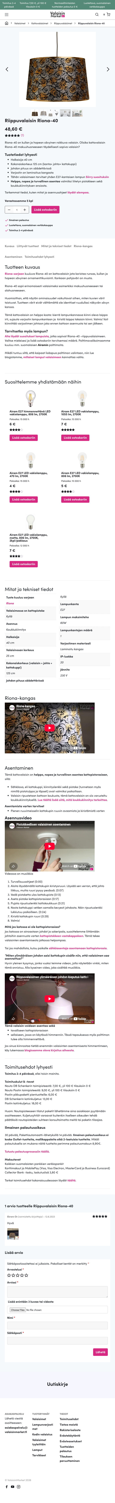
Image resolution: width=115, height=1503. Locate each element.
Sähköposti (15, 1333)
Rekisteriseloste (70, 1430)
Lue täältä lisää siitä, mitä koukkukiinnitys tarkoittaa (72, 800)
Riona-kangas (83, 246)
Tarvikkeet (39, 1455)
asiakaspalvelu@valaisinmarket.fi (16, 1429)
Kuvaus (9, 246)
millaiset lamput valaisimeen (42, 357)
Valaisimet (19, 23)
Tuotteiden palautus (67, 1449)
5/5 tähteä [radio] (26, 1275)
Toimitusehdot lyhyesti (39, 257)
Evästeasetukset (71, 1441)
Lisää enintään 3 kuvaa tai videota (30, 1302)
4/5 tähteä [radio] (22, 1275)
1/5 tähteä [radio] (9, 1275)
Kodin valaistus (42, 1434)
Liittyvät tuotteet (28, 246)
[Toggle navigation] (6, 14)
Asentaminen (13, 257)
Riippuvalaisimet (63, 23)
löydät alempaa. (78, 192)
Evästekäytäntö (70, 1435)
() (22, 135)
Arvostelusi (15, 1269)
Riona (10, 603)
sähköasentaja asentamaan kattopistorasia (78, 948)
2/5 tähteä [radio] (13, 1275)
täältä (71, 1180)
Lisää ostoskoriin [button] (23, 437)
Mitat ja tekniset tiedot (56, 246)
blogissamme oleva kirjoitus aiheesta (49, 1050)
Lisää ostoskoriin (45, 209)
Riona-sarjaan (14, 274)
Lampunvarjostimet (42, 1426)
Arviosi (12, 1282)
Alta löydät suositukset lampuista (27, 336)
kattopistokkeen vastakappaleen (61, 936)
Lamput (37, 1450)
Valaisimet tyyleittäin (39, 1442)
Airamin (43, 345)
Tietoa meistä (69, 1424)
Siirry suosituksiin (97, 177)
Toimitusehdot (69, 1419)
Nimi (11, 1318)
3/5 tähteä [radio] (17, 1275)
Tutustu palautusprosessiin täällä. (27, 1151)
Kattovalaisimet (39, 23)
